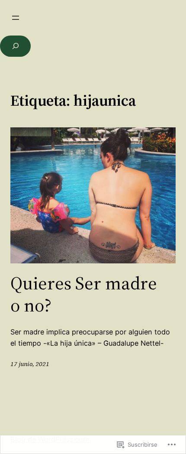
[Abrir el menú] (15, 18)
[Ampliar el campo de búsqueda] (15, 46)
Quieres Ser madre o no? (83, 294)
